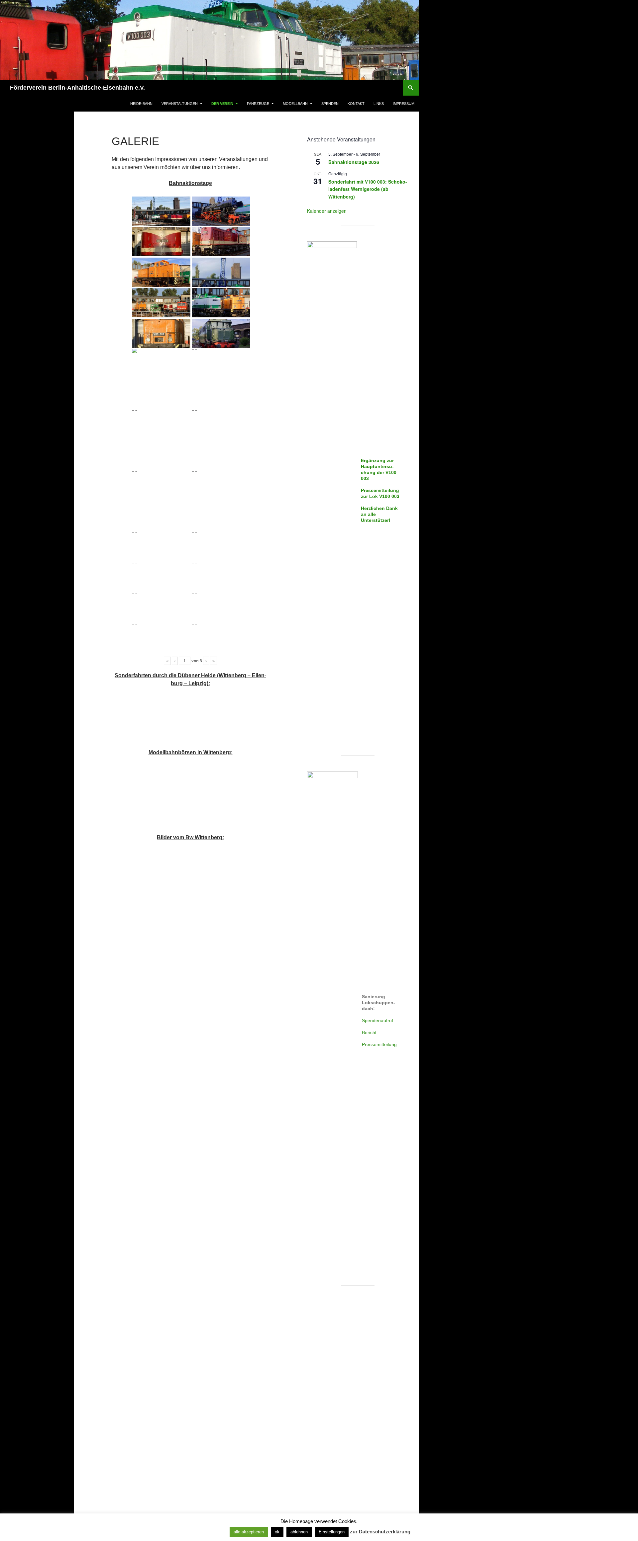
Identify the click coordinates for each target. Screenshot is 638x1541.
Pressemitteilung (379, 1044)
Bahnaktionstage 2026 (353, 162)
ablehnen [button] (299, 1531)
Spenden (330, 104)
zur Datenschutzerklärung (380, 1531)
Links (378, 104)
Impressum (403, 104)
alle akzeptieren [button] (249, 1531)
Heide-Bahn (141, 104)
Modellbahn (295, 104)
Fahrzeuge (258, 104)
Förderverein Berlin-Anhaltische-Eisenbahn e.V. (77, 87)
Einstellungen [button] (332, 1531)
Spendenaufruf (377, 1020)
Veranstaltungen (179, 104)
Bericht (369, 1032)
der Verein (222, 104)
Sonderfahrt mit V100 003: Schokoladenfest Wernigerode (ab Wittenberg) (367, 189)
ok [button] (277, 1531)
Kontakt (356, 104)
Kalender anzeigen (327, 210)
